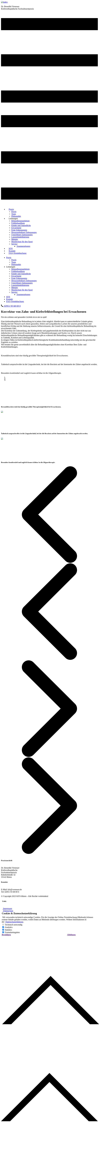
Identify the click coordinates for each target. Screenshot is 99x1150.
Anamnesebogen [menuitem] (23, 246)
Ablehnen (71, 935)
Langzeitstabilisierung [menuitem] (20, 237)
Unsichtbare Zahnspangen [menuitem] (22, 235)
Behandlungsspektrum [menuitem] (20, 221)
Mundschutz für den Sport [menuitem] (22, 242)
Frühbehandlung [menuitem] (18, 223)
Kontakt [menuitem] (9, 299)
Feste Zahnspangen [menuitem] (19, 230)
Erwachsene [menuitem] (16, 228)
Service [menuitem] (14, 244)
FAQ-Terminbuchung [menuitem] (17, 253)
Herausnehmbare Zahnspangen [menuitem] (24, 232)
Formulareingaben (12, 932)
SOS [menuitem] (8, 297)
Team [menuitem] (13, 214)
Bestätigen (6, 935)
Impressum (7, 908)
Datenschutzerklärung (14, 922)
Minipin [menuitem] (14, 239)
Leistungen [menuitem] (13, 218)
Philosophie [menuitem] (16, 264)
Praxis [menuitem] (11, 209)
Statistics (8, 930)
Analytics (8, 927)
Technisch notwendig (13, 925)
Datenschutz (8, 911)
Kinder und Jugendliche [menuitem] (21, 225)
